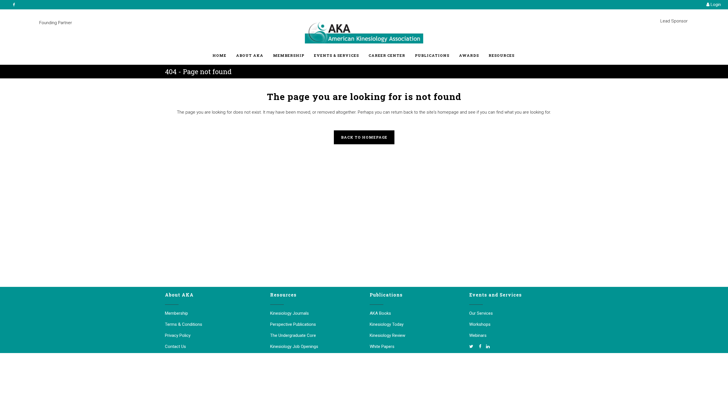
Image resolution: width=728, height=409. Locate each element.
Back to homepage (364, 137)
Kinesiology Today (387, 324)
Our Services (481, 313)
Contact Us (175, 346)
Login (715, 4)
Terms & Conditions (183, 324)
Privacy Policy (178, 335)
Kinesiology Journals (289, 313)
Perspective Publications (293, 324)
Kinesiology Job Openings (294, 346)
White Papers (382, 346)
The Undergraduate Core (293, 335)
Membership (176, 313)
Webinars (478, 335)
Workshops (480, 324)
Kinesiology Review (387, 335)
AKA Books (380, 313)
